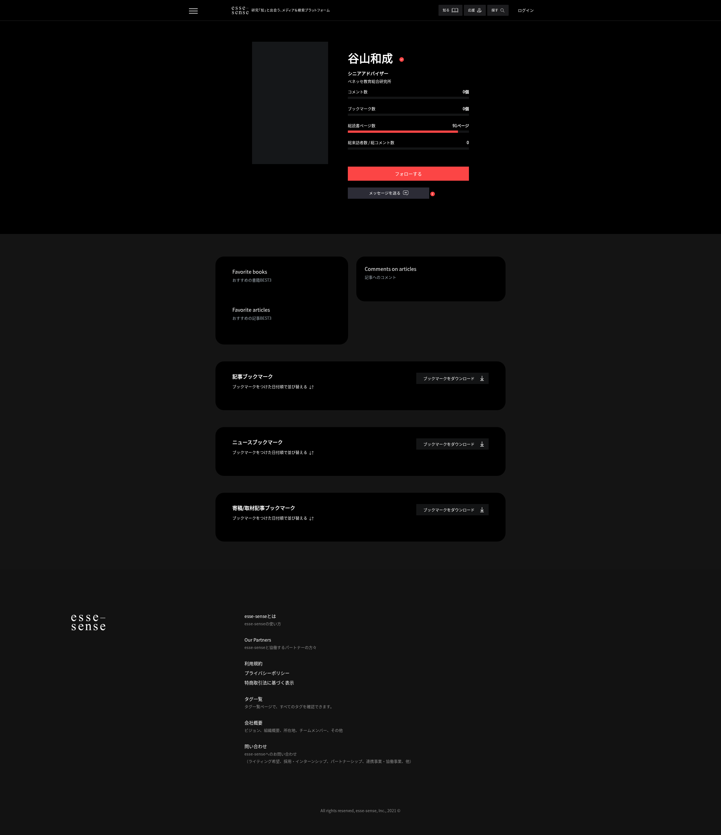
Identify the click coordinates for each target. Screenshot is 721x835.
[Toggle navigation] (193, 10)
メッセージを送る (385, 193)
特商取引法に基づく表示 (269, 682)
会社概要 (253, 722)
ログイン (526, 10)
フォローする (408, 173)
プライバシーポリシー (267, 673)
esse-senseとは (260, 616)
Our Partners (257, 639)
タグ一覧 (253, 698)
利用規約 (253, 663)
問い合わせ (255, 746)
